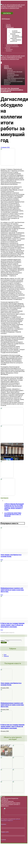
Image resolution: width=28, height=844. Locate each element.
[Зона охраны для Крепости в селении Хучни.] (6, 680)
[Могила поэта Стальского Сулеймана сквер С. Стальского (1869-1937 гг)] (18, 780)
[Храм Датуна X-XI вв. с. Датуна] (7, 792)
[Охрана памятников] (13, 8)
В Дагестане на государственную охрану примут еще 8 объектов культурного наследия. (12, 726)
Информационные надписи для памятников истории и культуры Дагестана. (12, 704)
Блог (2, 498)
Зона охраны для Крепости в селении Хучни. (11, 684)
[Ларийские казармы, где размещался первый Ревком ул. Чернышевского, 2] (7, 756)
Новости (5, 498)
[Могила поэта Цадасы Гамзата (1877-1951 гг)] (7, 780)
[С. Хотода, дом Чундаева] (18, 792)
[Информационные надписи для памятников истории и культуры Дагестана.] (6, 700)
